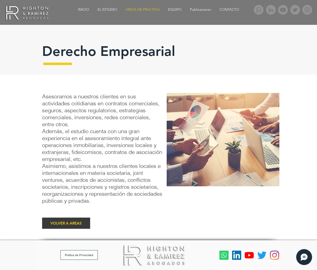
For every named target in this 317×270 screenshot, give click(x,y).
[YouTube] (283, 10)
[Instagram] (307, 10)
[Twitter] (295, 10)
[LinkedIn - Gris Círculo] (271, 10)
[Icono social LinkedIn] (236, 255)
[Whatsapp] (259, 10)
